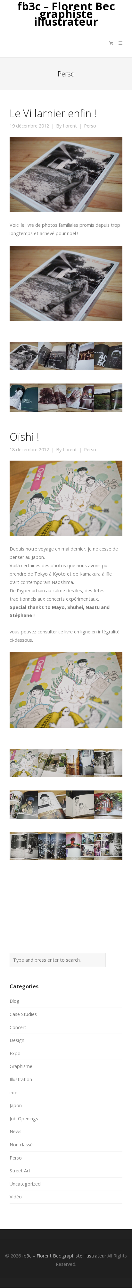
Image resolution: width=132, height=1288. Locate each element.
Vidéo (16, 1197)
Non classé (21, 1145)
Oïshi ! (24, 436)
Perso (90, 126)
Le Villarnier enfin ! (53, 113)
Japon (16, 1105)
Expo (15, 1053)
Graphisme (21, 1066)
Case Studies (23, 1014)
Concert (18, 1027)
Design (17, 1040)
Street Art (20, 1171)
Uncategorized (25, 1184)
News (15, 1131)
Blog (15, 1001)
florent (70, 126)
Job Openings (24, 1119)
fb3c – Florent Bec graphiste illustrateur (66, 14)
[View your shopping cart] (111, 43)
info (14, 1093)
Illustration (21, 1079)
